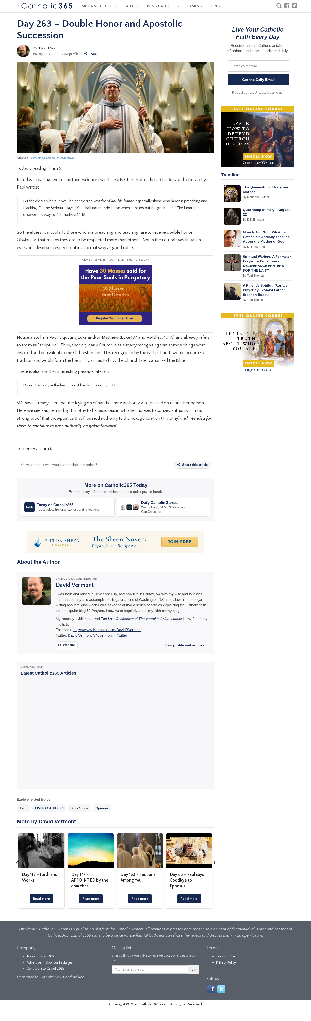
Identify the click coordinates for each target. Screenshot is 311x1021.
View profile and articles (186, 645)
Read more (41, 899)
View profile (69, 54)
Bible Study (79, 808)
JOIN (214, 6)
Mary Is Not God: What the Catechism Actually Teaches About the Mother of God (266, 236)
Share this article (194, 464)
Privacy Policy (226, 963)
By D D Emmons (254, 219)
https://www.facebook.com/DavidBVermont (107, 630)
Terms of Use (226, 956)
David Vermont (51, 48)
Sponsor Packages (59, 963)
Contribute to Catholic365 (45, 969)
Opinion (102, 808)
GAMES (193, 6)
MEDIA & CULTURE (98, 6)
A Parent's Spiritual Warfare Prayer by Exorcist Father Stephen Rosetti (265, 290)
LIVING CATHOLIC (161, 6)
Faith (23, 808)
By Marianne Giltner (256, 197)
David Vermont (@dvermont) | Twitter (97, 635)
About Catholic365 (40, 956)
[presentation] (17, 862)
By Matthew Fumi (254, 247)
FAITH (130, 6)
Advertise (34, 963)
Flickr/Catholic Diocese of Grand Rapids (52, 157)
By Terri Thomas (253, 275)
